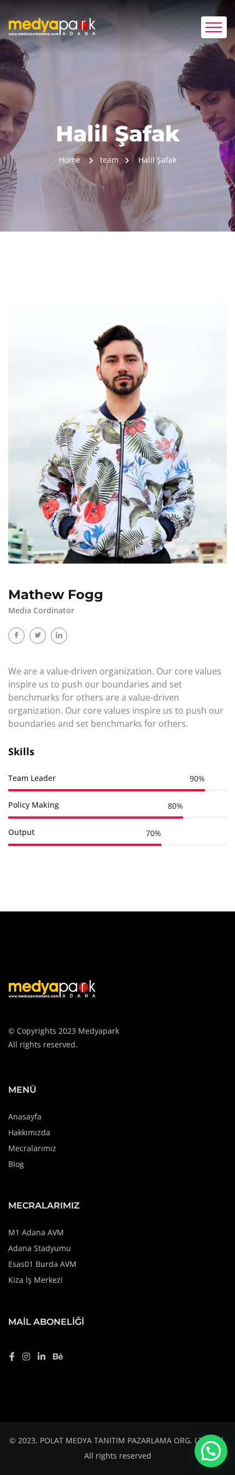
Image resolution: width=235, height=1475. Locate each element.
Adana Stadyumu (39, 1248)
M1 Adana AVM (36, 1232)
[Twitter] (38, 635)
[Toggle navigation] (214, 27)
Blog (16, 1164)
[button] (211, 1451)
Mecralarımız (32, 1148)
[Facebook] (16, 635)
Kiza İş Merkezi (35, 1280)
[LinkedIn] (59, 635)
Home (69, 160)
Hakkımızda (29, 1132)
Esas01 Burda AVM (42, 1264)
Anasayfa (25, 1116)
